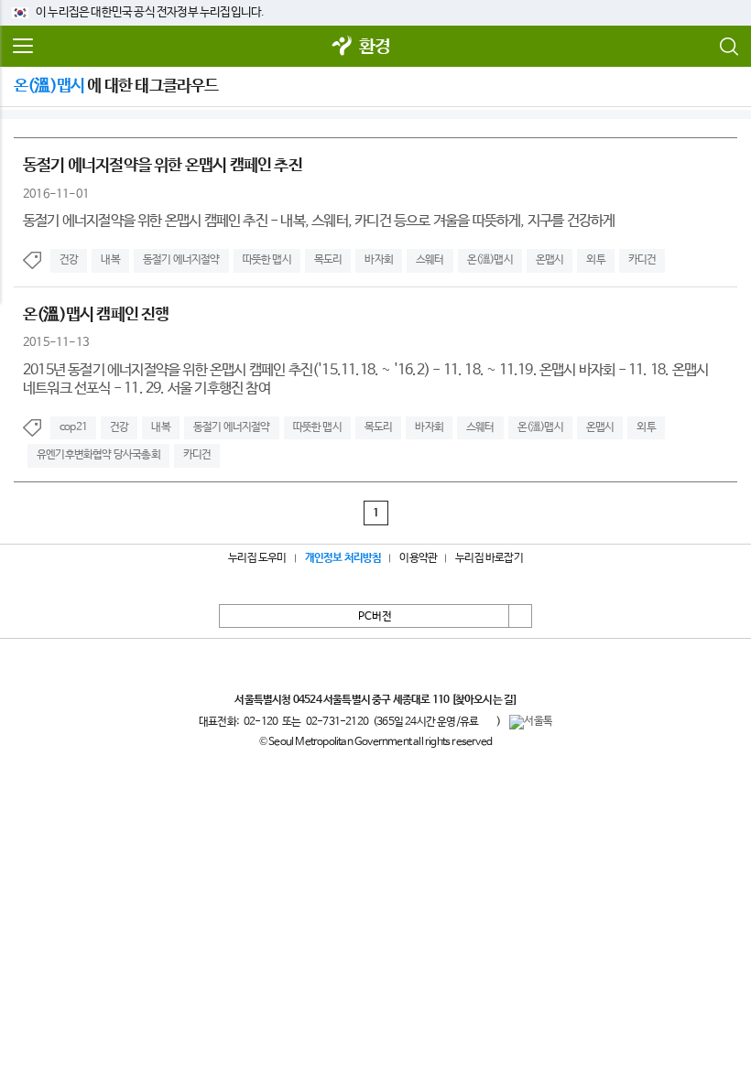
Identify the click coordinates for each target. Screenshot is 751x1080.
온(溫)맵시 (490, 260)
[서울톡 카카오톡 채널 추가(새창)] (530, 722)
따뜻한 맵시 (267, 260)
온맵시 (550, 260)
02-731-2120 (337, 722)
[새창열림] (342, 47)
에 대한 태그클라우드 (116, 86)
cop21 (73, 427)
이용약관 (418, 558)
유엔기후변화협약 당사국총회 (98, 454)
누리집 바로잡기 (489, 558)
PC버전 (375, 616)
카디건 (642, 260)
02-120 (261, 722)
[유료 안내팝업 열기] (487, 721)
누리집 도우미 (257, 558)
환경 (374, 47)
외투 (595, 260)
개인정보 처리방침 (343, 558)
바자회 (379, 260)
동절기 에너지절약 (181, 260)
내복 (110, 260)
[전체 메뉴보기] (23, 46)
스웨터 (430, 260)
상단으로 (520, 616)
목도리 (328, 260)
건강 (69, 260)
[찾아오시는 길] (484, 700)
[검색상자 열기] (728, 46)
